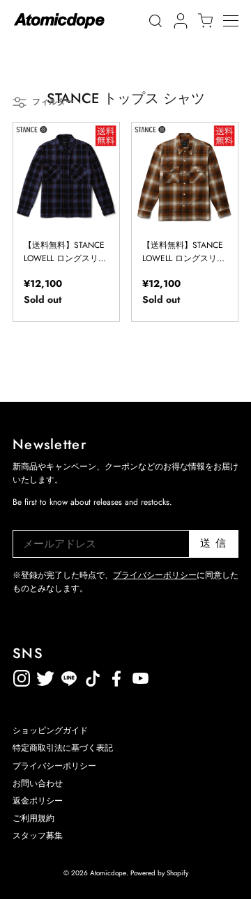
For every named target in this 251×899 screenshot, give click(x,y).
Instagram (22, 675)
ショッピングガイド (50, 730)
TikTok (69, 675)
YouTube (116, 675)
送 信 (213, 543)
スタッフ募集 (38, 835)
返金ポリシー (187, 675)
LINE (93, 675)
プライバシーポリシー (155, 575)
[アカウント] (178, 21)
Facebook (140, 675)
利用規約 (164, 675)
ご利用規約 (33, 818)
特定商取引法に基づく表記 (63, 748)
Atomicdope (108, 873)
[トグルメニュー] (237, 20)
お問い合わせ (38, 783)
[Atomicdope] (59, 21)
